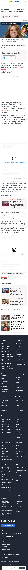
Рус (26, 1)
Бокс (17, 379)
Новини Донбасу (7, 363)
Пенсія (3, 495)
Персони (3, 464)
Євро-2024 (19, 387)
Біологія (4, 405)
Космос (4, 402)
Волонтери (5, 456)
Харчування (19, 402)
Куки (15, 568)
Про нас (4, 531)
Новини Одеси (6, 351)
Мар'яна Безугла (7, 487)
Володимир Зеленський (5, 468)
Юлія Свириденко (7, 490)
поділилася (4, 110)
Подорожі (18, 427)
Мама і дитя (19, 400)
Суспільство (18, 340)
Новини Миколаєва (7, 368)
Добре (22, 568)
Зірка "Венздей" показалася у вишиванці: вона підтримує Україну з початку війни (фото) (16, 291)
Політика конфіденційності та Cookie (12, 533)
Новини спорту (19, 374)
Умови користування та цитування (11, 538)
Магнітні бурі (19, 435)
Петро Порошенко (7, 484)
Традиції (18, 472)
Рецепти (17, 495)
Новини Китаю (6, 429)
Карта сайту (5, 552)
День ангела (19, 478)
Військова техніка (7, 459)
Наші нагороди (6, 544)
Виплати (18, 348)
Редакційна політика (7, 536)
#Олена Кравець (15, 309)
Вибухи (4, 448)
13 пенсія (5, 498)
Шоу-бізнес (13, 286)
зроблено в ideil (6, 565)
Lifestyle (17, 416)
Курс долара (5, 389)
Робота (18, 346)
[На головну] (14, 2)
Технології (5, 400)
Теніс (17, 382)
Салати (18, 509)
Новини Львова (6, 354)
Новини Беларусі (7, 432)
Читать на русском (6, 20)
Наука (3, 397)
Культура (18, 429)
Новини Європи (6, 419)
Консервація (19, 501)
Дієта (17, 405)
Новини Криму (6, 366)
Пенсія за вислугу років (7, 514)
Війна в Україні (5, 442)
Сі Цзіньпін (5, 474)
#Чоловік (7, 309)
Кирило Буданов (6, 482)
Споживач (19, 421)
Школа (18, 356)
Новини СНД (5, 427)
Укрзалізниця (6, 391)
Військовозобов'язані (22, 453)
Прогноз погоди (20, 364)
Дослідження (19, 410)
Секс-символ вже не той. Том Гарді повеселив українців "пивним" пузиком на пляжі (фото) (17, 204)
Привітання (19, 437)
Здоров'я (17, 397)
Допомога (19, 362)
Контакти (4, 546)
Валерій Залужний (7, 479)
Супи (17, 503)
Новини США (6, 421)
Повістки (18, 446)
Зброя (4, 453)
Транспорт (5, 381)
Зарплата (18, 343)
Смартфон (5, 410)
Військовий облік (20, 456)
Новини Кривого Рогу (6, 360)
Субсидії (18, 351)
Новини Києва (6, 343)
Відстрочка (19, 451)
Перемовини (5, 451)
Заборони (19, 475)
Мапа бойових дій (7, 446)
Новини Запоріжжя (7, 356)
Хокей (17, 385)
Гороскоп (18, 419)
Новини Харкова (7, 346)
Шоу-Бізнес (13, 199)
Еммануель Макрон (7, 476)
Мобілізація (18, 442)
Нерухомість (5, 383)
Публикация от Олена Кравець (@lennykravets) (14, 178)
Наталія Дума (7, 16)
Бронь (17, 448)
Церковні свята (20, 467)
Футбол (18, 377)
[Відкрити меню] (2, 2)
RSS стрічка (5, 557)
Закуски (18, 511)
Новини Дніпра (6, 348)
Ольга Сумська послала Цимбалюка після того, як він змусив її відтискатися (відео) (17, 302)
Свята (17, 464)
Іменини (18, 480)
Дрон (3, 408)
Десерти (18, 506)
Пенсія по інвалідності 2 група (6, 502)
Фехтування (19, 390)
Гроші (4, 378)
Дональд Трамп (6, 471)
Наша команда (6, 549)
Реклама (4, 541)
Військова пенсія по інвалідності (7, 507)
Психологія (19, 408)
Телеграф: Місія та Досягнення (10, 554)
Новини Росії (5, 424)
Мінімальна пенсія (7, 510)
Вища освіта (19, 359)
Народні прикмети (21, 470)
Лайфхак (18, 432)
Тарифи (4, 386)
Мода (17, 424)
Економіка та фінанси (5, 374)
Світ (2, 416)
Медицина (19, 354)
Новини (3, 340)
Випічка (18, 498)
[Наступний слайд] (26, 5)
